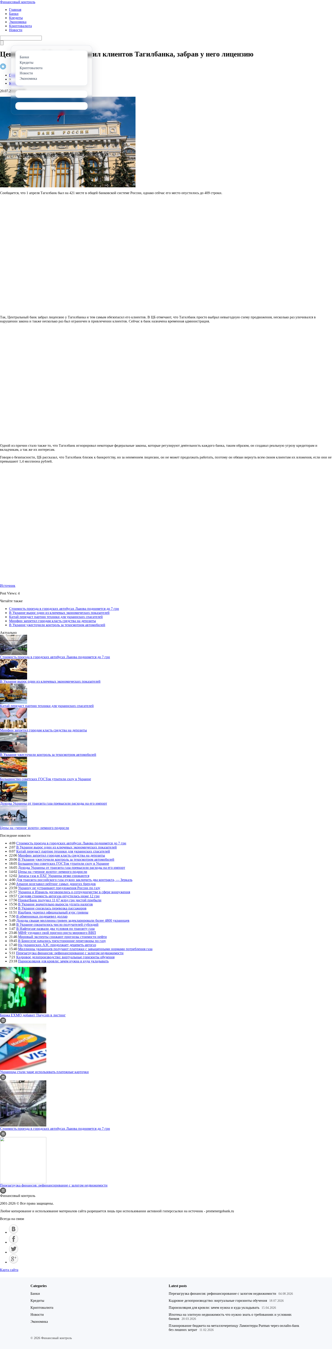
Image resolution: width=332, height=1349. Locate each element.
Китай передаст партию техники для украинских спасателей (56, 617)
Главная (15, 10)
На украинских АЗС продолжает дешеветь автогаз (57, 945)
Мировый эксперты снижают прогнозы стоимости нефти (62, 937)
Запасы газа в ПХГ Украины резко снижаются (53, 876)
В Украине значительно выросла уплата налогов (55, 904)
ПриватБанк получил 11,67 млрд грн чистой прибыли (59, 900)
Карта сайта (9, 1270)
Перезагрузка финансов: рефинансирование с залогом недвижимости (70, 953)
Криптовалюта (20, 26)
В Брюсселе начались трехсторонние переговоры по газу (62, 941)
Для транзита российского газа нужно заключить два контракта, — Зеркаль (74, 880)
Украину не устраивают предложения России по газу (59, 888)
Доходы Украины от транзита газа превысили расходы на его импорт (53, 803)
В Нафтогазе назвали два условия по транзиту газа (55, 929)
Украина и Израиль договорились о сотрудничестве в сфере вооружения (74, 892)
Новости (15, 30)
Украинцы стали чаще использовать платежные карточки (44, 1072)
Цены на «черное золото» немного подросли (34, 828)
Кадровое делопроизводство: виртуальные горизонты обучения (65, 957)
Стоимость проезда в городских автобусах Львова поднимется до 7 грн (64, 609)
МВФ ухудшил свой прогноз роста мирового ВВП (57, 933)
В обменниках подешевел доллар (42, 916)
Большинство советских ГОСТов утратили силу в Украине (45, 779)
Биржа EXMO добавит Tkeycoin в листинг (33, 1015)
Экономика (17, 22)
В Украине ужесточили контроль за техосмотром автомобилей (57, 625)
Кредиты (16, 18)
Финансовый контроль (17, 2)
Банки (14, 14)
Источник (7, 586)
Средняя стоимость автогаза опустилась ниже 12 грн (59, 896)
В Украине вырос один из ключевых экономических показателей (59, 613)
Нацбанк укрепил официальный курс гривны (53, 912)
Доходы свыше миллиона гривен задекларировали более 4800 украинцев (72, 920)
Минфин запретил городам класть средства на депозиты (52, 621)
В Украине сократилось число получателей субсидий (57, 924)
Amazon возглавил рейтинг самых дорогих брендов (56, 884)
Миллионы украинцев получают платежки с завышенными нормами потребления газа (85, 949)
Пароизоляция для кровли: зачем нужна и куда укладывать (63, 961)
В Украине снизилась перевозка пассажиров (52, 908)
